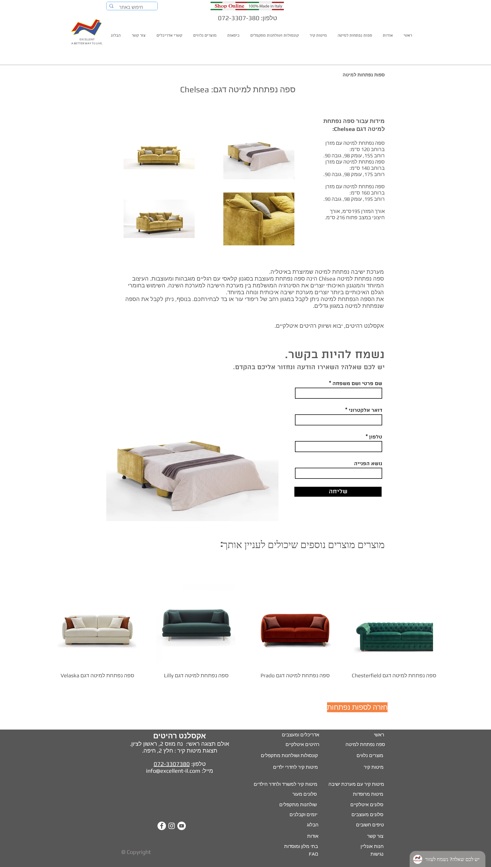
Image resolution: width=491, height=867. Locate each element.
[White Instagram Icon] (171, 826)
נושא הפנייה (368, 464)
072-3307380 (172, 764)
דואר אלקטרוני (365, 410)
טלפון (375, 437)
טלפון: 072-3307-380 (247, 18)
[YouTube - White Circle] (181, 826)
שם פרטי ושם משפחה (357, 384)
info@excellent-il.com (173, 770)
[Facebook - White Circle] (161, 826)
